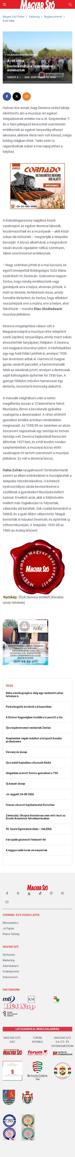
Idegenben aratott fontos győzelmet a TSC (32, 773)
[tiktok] (40, 893)
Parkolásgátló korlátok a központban (29, 706)
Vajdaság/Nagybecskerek (22, 55)
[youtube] (29, 893)
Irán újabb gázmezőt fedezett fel (26, 839)
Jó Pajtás (8, 928)
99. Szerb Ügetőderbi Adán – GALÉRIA (29, 829)
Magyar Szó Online (13, 16)
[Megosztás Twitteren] (17, 96)
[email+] (7, 902)
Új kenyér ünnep (15, 783)
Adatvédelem (11, 966)
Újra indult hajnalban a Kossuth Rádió (28, 762)
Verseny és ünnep (16, 752)
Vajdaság (34, 16)
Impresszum (10, 977)
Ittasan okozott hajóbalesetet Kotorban (30, 804)
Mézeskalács (10, 922)
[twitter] (18, 893)
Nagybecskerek (53, 16)
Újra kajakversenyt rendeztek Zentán (28, 727)
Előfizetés (9, 954)
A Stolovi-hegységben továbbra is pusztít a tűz (34, 717)
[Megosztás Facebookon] (7, 96)
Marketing (9, 960)
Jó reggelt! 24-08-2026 (20, 794)
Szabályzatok (11, 971)
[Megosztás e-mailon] (26, 96)
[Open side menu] (4, 4)
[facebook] (7, 893)
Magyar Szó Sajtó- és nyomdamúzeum (62, 1042)
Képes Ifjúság (11, 934)
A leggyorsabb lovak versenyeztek (26, 850)
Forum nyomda (37, 1040)
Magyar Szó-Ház (12, 1040)
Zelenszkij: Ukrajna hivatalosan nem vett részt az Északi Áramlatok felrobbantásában (36, 817)
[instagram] (51, 893)
